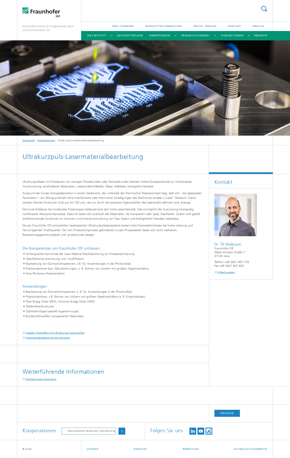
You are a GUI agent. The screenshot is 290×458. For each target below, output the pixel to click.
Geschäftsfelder (130, 35)
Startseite (29, 140)
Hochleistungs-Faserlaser (41, 379)
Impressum (190, 449)
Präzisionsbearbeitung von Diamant (48, 337)
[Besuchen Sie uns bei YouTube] (200, 431)
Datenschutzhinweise (250, 449)
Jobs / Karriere (123, 26)
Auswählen (121, 431)
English (258, 26)
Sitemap (93, 449)
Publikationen (232, 35)
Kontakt (234, 26)
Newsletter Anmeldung (163, 26)
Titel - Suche (264, 8)
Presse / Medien (205, 26)
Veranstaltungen (195, 35)
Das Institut (96, 35)
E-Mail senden (226, 272)
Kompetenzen (159, 35)
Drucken (227, 413)
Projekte (260, 35)
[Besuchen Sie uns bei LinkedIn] (192, 431)
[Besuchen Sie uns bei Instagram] (209, 431)
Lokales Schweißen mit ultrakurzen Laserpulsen (55, 332)
